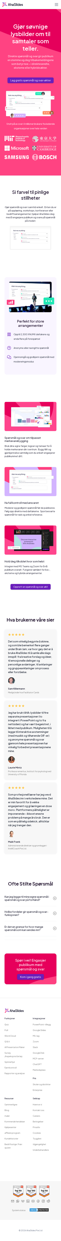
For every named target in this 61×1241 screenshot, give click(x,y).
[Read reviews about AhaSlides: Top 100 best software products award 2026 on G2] (30, 1191)
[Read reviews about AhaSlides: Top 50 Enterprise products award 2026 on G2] (17, 1191)
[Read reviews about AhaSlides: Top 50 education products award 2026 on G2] (43, 1191)
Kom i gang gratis (30, 976)
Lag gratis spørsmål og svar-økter (30, 80)
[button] (56, 4)
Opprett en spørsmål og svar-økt (30, 586)
